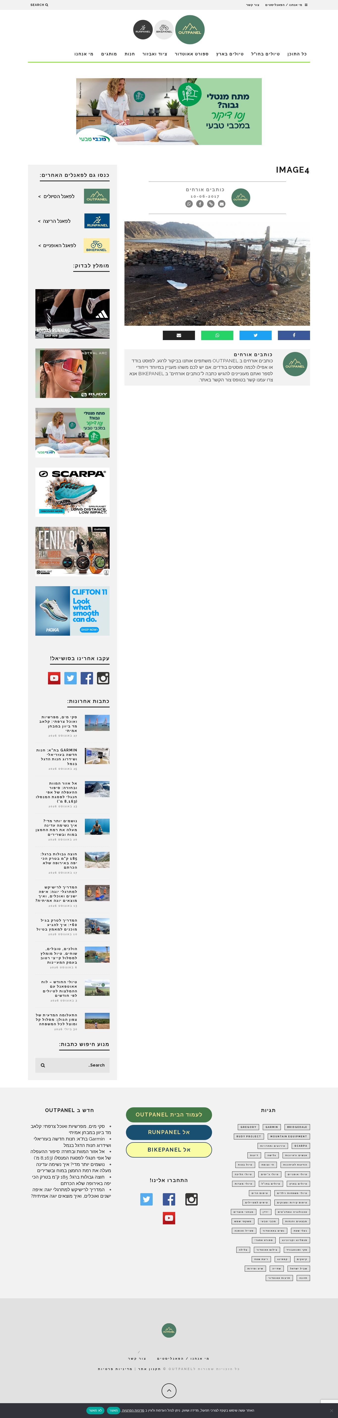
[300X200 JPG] (72, 313)
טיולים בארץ (230, 54)
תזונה (303, 1278)
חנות (130, 54)
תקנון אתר (149, 1369)
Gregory (248, 1127)
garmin (272, 1127)
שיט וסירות (255, 1268)
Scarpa (300, 1146)
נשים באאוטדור (274, 1231)
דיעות (254, 1155)
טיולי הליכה (243, 1174)
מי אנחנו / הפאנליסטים (283, 5)
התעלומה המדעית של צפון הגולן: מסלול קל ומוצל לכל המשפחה (56, 1019)
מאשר (113, 1410)
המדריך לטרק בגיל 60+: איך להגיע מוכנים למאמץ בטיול (57, 924)
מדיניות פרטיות (115, 1369)
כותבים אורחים (205, 189)
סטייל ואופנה (244, 1231)
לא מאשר (95, 1410)
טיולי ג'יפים (270, 1174)
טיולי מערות (243, 1184)
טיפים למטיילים (256, 1202)
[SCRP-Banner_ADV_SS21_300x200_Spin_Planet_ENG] (72, 491)
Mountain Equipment (288, 1136)
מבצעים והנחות (296, 1221)
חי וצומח (268, 1164)
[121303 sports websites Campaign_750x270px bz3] (169, 111)
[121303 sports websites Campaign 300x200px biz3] (72, 432)
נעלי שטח (300, 1231)
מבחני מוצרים (244, 1212)
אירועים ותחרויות (272, 1146)
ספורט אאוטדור (192, 54)
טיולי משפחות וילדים (292, 1193)
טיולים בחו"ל (265, 54)
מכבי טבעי (268, 1221)
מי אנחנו (84, 54)
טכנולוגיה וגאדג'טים (292, 1212)
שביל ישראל (298, 1268)
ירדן (266, 1212)
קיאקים (302, 1259)
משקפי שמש (243, 1221)
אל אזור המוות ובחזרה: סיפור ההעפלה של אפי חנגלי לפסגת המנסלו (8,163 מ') (56, 792)
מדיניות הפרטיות (132, 1410)
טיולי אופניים (297, 1174)
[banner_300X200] (72, 610)
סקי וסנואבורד (297, 1250)
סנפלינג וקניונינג (294, 1240)
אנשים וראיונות (296, 1155)
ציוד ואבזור (155, 54)
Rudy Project (249, 1136)
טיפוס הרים (260, 1193)
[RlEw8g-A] (72, 551)
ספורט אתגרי (264, 1240)
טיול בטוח (245, 1164)
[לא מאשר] (331, 1410)
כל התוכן (297, 54)
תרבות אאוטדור (279, 1278)
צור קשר (252, 5)
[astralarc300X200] (72, 372)
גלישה (271, 1155)
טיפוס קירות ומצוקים (292, 1202)
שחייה (276, 1268)
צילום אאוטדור (267, 1250)
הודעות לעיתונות (295, 1164)
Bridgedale (297, 1127)
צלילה (243, 1250)
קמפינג (282, 1259)
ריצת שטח (261, 1259)
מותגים (109, 54)
